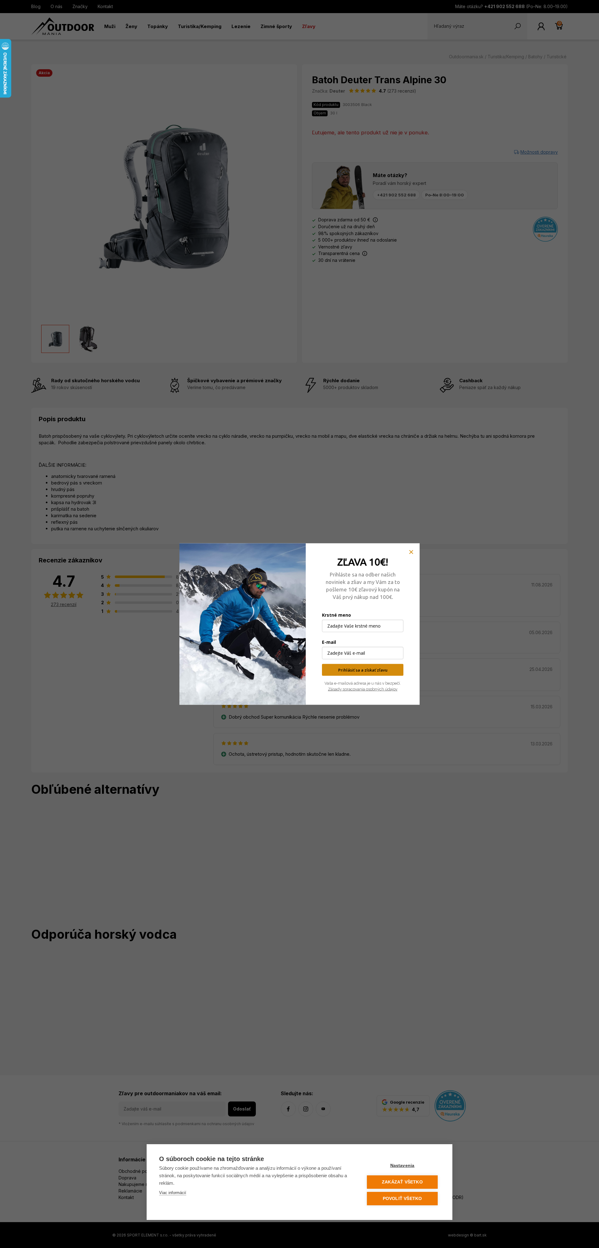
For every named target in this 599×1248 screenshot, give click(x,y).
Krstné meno (336, 615)
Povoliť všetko (402, 1198)
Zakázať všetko (402, 1182)
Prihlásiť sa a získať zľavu (362, 669)
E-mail (329, 642)
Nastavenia (402, 1165)
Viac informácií (172, 1192)
